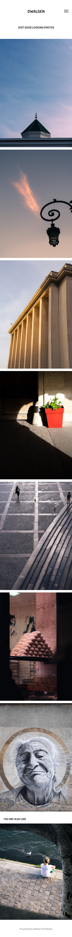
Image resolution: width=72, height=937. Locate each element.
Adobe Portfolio (42, 929)
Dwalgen (36, 11)
